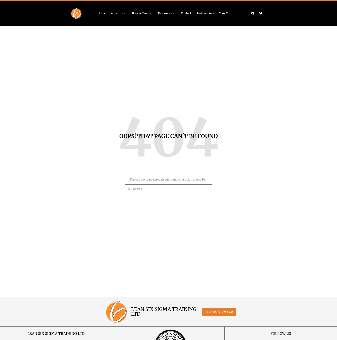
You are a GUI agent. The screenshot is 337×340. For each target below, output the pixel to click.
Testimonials (205, 13)
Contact (186, 13)
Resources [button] (165, 13)
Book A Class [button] (140, 13)
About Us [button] (117, 13)
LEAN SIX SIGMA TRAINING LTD (163, 311)
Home (102, 13)
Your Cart (225, 13)
